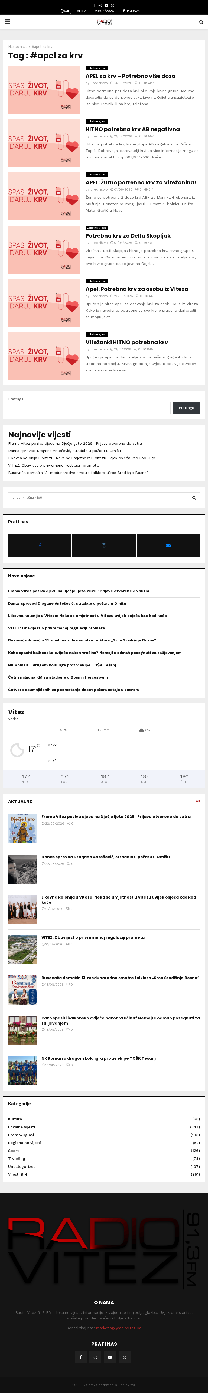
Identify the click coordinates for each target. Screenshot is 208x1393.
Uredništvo (99, 83)
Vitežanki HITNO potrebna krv (127, 342)
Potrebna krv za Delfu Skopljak (128, 236)
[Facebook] (81, 1357)
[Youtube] (110, 1357)
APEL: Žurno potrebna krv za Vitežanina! (141, 182)
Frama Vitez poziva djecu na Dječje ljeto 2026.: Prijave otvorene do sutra (75, 443)
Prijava (133, 11)
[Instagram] (95, 1357)
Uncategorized (22, 1166)
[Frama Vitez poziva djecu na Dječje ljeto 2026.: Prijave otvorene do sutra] (22, 828)
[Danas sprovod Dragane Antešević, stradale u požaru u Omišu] (22, 869)
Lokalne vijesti (97, 68)
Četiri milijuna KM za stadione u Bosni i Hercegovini (58, 677)
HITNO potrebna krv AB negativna (133, 129)
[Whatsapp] (125, 1357)
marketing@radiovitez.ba (118, 1328)
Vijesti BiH (17, 1174)
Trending (16, 1158)
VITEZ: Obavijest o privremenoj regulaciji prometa (53, 465)
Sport (13, 1150)
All (198, 801)
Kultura (15, 1119)
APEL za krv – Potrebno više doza (131, 76)
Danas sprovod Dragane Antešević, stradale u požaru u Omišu (64, 450)
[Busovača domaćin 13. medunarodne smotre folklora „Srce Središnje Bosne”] (22, 990)
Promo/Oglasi (21, 1135)
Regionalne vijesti (24, 1143)
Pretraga (16, 399)
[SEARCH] (194, 497)
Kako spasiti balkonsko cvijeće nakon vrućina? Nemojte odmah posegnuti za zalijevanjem (94, 652)
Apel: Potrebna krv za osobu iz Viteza (137, 289)
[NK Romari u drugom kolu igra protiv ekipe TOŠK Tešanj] (22, 1070)
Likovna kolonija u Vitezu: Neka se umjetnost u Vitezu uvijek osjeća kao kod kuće (82, 458)
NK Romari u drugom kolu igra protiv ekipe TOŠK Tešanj (62, 665)
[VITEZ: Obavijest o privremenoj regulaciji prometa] (22, 949)
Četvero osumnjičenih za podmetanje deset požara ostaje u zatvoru (73, 689)
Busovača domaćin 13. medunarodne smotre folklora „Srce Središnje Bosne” (78, 472)
